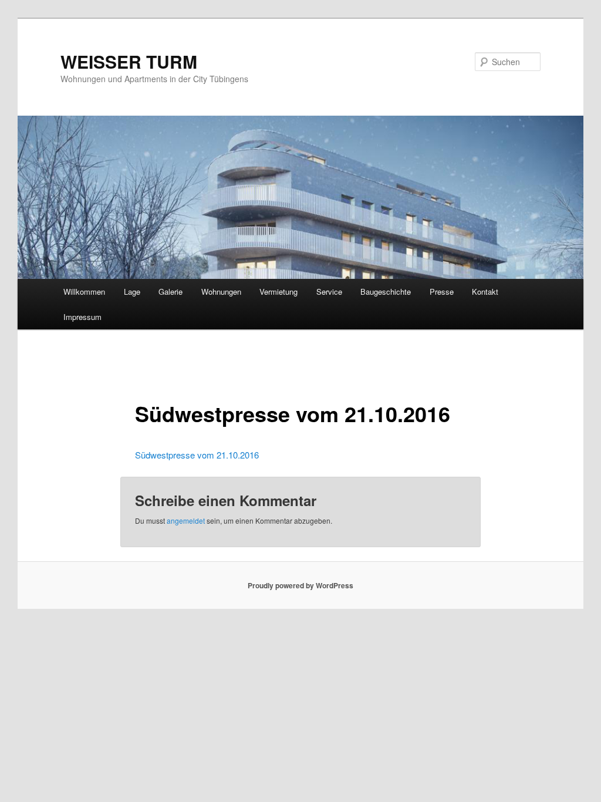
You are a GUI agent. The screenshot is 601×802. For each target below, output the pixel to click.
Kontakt (485, 291)
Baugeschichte (385, 291)
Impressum (82, 316)
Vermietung (278, 291)
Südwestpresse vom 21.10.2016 (197, 455)
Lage (132, 291)
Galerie (170, 291)
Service (329, 291)
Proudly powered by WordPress (300, 585)
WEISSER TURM (128, 61)
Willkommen (84, 291)
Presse (442, 291)
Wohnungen (221, 291)
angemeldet (186, 520)
